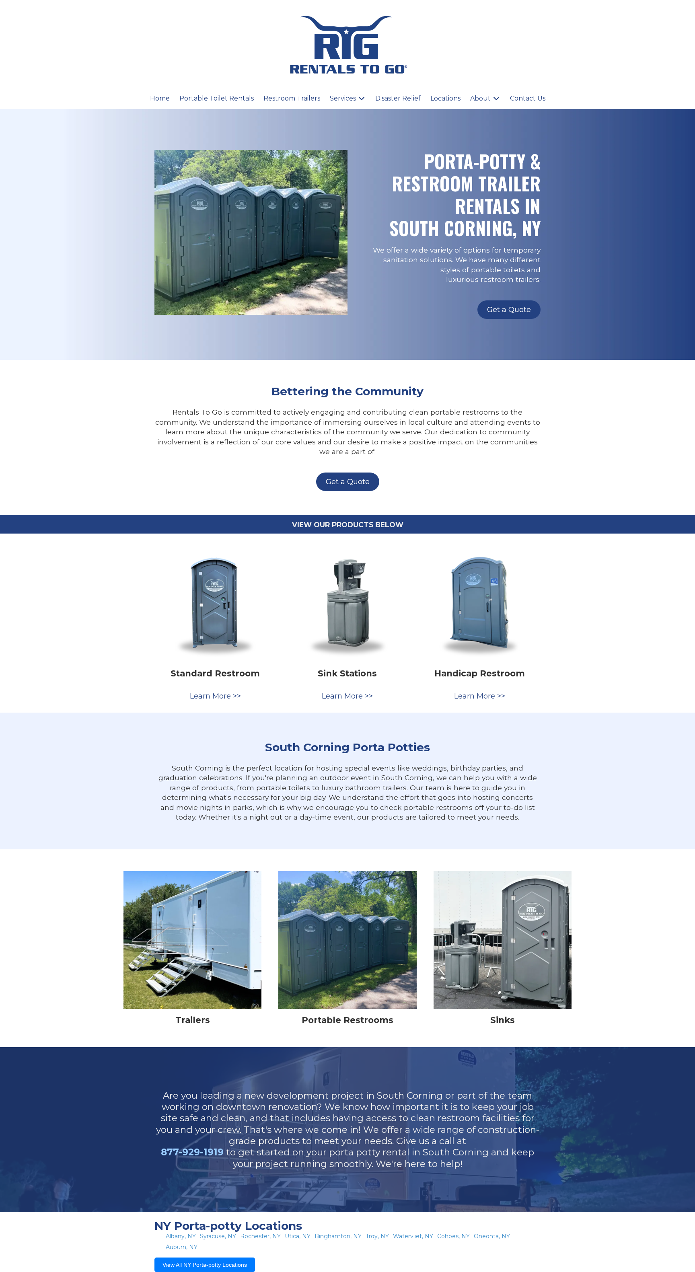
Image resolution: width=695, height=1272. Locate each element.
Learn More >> (215, 696)
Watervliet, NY (413, 1236)
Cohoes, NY (453, 1236)
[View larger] (215, 601)
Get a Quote (509, 309)
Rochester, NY (260, 1236)
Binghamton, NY (338, 1236)
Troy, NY (377, 1236)
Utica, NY (297, 1236)
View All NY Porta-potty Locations (204, 1265)
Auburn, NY (181, 1247)
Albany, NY (181, 1236)
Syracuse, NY (218, 1236)
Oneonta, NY (492, 1236)
